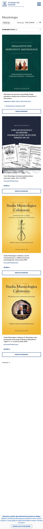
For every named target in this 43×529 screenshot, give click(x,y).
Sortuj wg (20, 22)
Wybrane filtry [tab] (8, 29)
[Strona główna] (13, 4)
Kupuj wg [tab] (6, 23)
